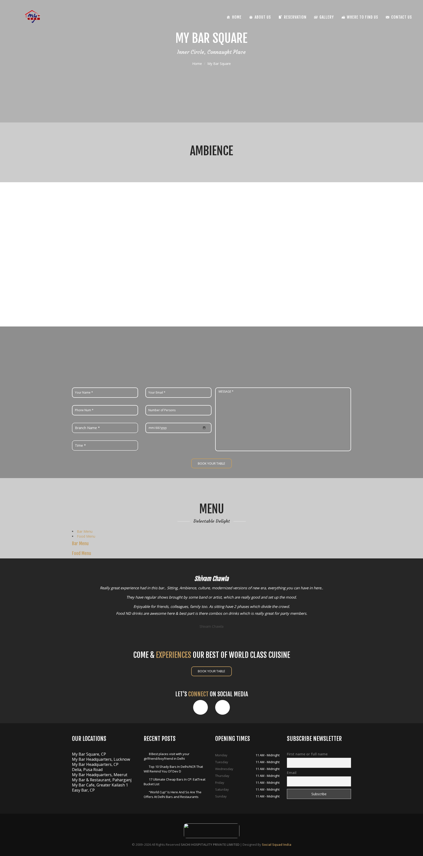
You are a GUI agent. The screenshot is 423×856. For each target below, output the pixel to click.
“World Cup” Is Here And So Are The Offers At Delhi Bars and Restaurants (172, 794)
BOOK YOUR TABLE (211, 671)
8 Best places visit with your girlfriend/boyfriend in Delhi (166, 756)
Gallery (326, 17)
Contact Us (401, 17)
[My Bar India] (32, 16)
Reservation (295, 17)
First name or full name (307, 754)
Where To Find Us (362, 17)
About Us (263, 17)
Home (197, 63)
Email (291, 772)
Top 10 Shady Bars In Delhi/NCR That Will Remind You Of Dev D (173, 768)
